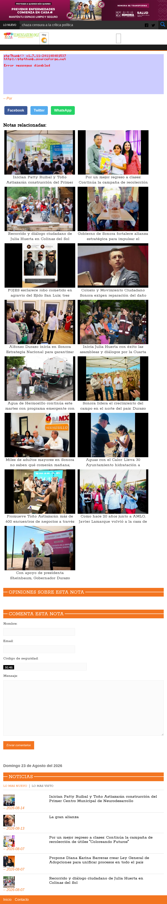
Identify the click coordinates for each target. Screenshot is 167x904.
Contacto (22, 899)
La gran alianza (64, 817)
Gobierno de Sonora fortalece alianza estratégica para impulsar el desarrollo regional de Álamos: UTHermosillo (113, 241)
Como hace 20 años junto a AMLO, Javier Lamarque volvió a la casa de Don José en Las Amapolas (113, 521)
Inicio (7, 899)
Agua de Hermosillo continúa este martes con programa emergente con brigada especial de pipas (40, 408)
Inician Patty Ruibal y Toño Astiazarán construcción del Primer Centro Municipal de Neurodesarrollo (40, 182)
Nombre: (10, 624)
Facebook (16, 110)
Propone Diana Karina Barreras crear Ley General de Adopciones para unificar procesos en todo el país (99, 860)
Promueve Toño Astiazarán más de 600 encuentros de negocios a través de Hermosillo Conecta (40, 521)
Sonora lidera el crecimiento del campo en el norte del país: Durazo (113, 406)
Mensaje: (10, 676)
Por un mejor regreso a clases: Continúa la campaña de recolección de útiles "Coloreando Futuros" (113, 182)
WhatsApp (63, 110)
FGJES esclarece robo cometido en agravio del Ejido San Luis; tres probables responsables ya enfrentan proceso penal (40, 298)
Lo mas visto (42, 786)
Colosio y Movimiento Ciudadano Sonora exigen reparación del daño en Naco (113, 295)
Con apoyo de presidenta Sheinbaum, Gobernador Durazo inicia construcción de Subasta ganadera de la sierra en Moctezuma (40, 580)
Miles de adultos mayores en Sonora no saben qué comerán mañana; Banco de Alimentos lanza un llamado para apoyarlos (40, 467)
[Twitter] (153, 25)
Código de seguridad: (20, 658)
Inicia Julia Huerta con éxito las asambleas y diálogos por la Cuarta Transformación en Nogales (113, 352)
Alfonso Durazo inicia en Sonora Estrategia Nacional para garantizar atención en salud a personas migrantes (40, 354)
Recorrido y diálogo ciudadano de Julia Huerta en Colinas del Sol (40, 236)
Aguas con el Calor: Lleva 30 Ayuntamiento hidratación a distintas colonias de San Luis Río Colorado (113, 467)
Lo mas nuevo (15, 786)
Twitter (39, 110)
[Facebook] (146, 25)
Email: (8, 641)
